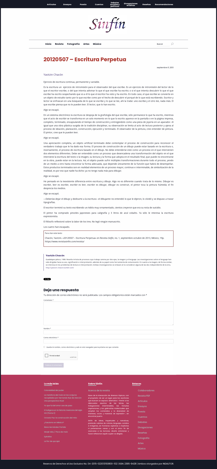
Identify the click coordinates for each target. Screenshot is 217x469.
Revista (59, 44)
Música (97, 44)
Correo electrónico (51, 337)
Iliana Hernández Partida (55, 427)
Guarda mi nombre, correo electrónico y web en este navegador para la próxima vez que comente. (82, 347)
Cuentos (99, 4)
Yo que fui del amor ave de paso (58, 405)
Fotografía (73, 44)
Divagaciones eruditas (130, 4)
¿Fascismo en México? (54, 422)
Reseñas (147, 4)
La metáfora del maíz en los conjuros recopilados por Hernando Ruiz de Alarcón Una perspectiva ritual (62, 398)
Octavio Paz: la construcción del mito (60, 417)
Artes (86, 44)
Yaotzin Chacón (53, 74)
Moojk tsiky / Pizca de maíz (56, 432)
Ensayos (67, 4)
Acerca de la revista (99, 390)
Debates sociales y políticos (115, 4)
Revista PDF (144, 395)
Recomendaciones (164, 4)
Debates (142, 422)
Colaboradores (146, 390)
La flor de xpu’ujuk (52, 441)
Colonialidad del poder (54, 390)
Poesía (83, 4)
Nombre (47, 328)
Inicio (48, 44)
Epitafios (48, 436)
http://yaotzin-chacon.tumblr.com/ (60, 267)
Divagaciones (145, 427)
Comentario (49, 300)
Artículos (51, 4)
